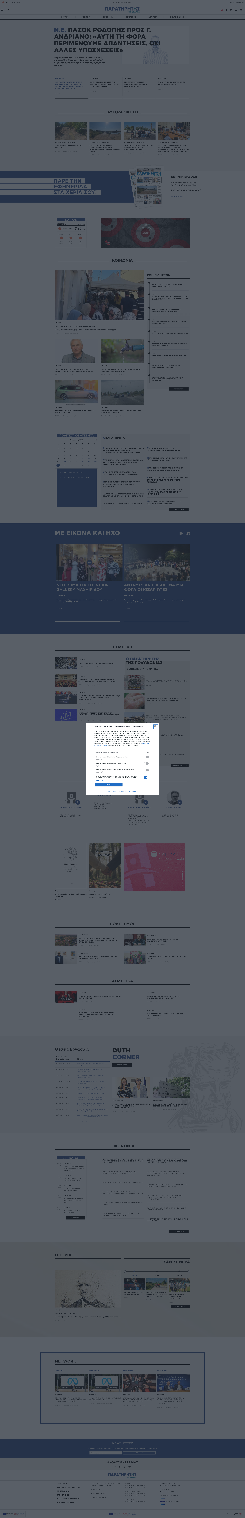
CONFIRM (108, 784)
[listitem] (122, 753)
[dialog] (122, 759)
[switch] (146, 757)
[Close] (155, 727)
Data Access (122, 791)
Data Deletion (112, 791)
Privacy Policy (133, 791)
